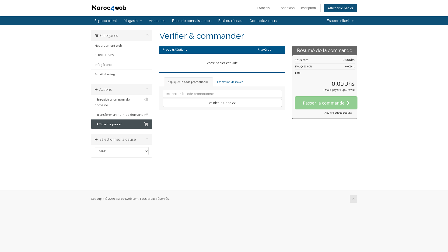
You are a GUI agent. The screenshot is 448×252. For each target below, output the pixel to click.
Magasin (132, 21)
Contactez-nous (262, 21)
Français (264, 8)
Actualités (157, 21)
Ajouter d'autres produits (338, 112)
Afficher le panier (340, 8)
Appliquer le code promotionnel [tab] (188, 82)
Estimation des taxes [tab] (230, 82)
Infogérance (103, 65)
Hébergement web (108, 45)
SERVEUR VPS (104, 55)
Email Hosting (105, 74)
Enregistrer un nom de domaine (112, 102)
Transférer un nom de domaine (119, 114)
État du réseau (230, 21)
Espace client (105, 21)
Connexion (287, 8)
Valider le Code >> (222, 103)
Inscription (308, 8)
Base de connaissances (191, 21)
